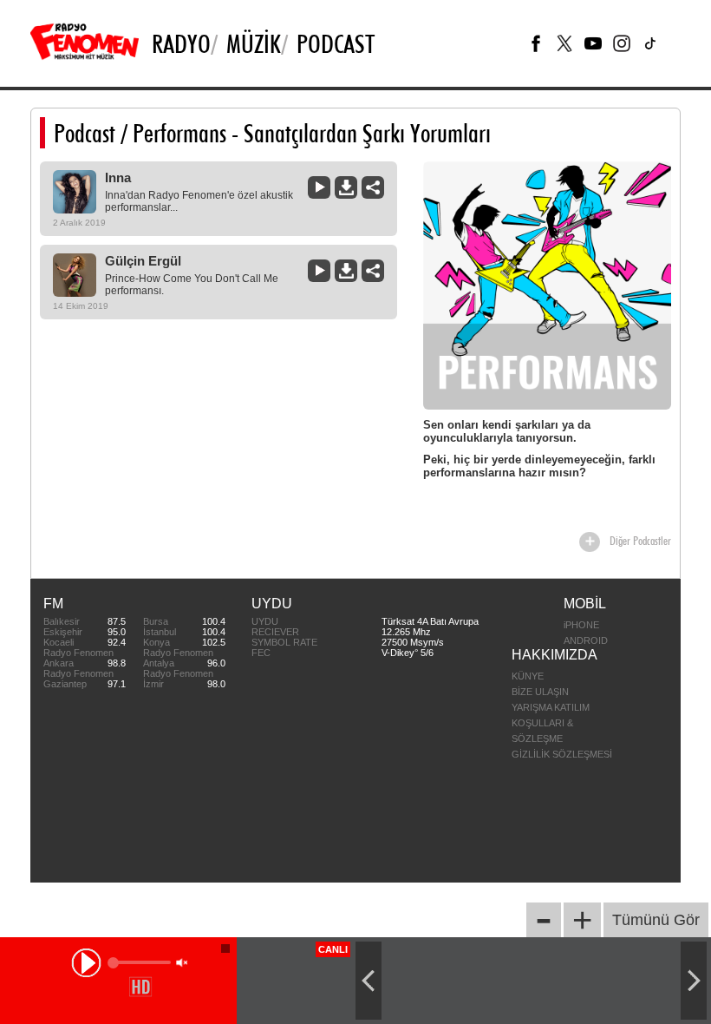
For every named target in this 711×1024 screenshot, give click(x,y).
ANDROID (586, 640)
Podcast (84, 132)
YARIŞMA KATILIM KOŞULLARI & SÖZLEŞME (551, 723)
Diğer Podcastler (640, 541)
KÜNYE (528, 676)
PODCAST (336, 43)
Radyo (181, 43)
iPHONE (581, 625)
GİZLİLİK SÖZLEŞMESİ (562, 754)
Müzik (253, 43)
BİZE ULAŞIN (540, 691)
